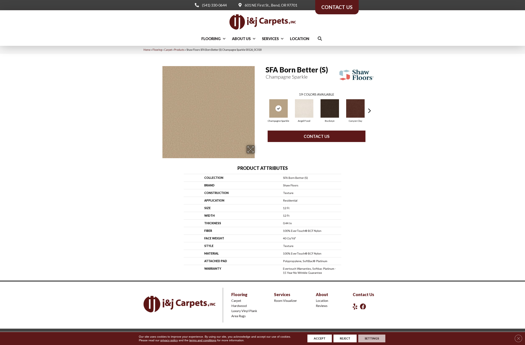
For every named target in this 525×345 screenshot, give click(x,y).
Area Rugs (238, 316)
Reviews (322, 306)
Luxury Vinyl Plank (244, 311)
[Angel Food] (304, 108)
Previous (263, 104)
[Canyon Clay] (355, 108)
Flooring (211, 38)
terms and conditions (202, 340)
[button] (224, 38)
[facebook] (363, 306)
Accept (319, 338)
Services (270, 38)
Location (299, 38)
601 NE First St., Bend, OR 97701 (271, 5)
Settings (372, 338)
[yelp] (355, 306)
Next (369, 104)
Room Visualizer (285, 300)
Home (147, 49)
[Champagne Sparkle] (278, 108)
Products (179, 49)
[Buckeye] (330, 108)
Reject (345, 338)
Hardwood (239, 306)
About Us (241, 38)
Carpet (168, 49)
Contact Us (317, 136)
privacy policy (169, 340)
